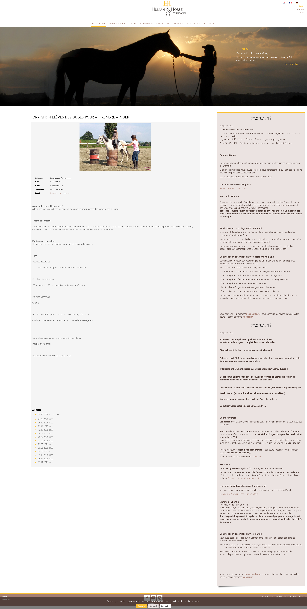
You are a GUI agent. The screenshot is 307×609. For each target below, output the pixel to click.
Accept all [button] (142, 606)
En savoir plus (291, 64)
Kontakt (300, 9)
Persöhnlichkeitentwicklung (155, 24)
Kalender (209, 24)
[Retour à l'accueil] (169, 9)
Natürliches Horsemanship (122, 24)
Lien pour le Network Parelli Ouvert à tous (239, 494)
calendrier (247, 317)
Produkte (178, 24)
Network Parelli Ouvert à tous (233, 188)
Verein (301, 6)
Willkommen (98, 24)
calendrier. (257, 456)
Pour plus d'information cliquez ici (243, 478)
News (302, 13)
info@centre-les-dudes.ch (60, 193)
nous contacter (253, 314)
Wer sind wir (193, 24)
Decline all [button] (153, 606)
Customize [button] (165, 606)
